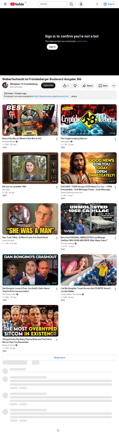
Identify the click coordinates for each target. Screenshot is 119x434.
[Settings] (97, 4)
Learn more (81, 41)
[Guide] (5, 4)
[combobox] (53, 4)
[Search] (71, 4)
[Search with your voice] (81, 4)
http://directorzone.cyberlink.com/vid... (51, 96)
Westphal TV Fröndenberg (24, 84)
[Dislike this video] (75, 86)
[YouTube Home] (17, 4)
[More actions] (114, 86)
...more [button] (73, 96)
